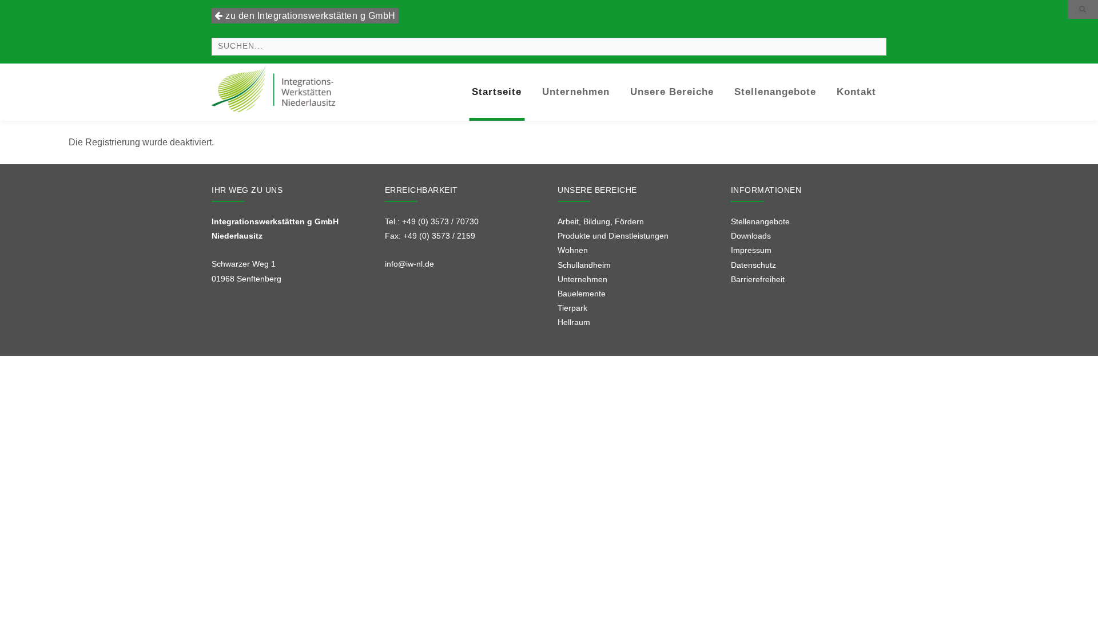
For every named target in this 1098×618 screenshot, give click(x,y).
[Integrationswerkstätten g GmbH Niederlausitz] (273, 88)
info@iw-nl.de (409, 263)
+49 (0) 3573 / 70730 (440, 221)
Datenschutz (753, 265)
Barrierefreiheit (758, 279)
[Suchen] (1083, 9)
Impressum (751, 250)
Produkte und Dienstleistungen (613, 235)
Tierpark (572, 307)
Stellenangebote (760, 221)
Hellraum (574, 322)
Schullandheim (584, 265)
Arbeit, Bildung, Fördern (601, 221)
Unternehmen (582, 279)
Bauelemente (582, 293)
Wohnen (573, 250)
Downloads (751, 235)
